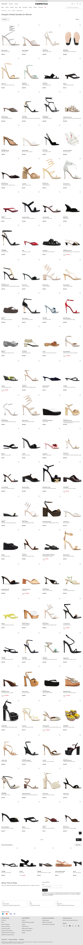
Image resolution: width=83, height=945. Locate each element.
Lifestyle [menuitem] (35, 7)
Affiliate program (45, 920)
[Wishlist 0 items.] (77, 4)
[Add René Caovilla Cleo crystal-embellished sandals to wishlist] (39, 496)
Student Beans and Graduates (48, 924)
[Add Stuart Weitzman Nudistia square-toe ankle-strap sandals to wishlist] (80, 326)
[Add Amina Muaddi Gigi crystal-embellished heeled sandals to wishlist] (18, 395)
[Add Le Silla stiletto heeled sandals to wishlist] (39, 428)
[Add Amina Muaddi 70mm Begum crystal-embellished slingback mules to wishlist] (59, 700)
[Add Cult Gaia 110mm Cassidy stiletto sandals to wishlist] (39, 700)
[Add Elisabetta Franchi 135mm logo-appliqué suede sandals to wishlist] (59, 462)
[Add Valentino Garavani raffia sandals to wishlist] (39, 564)
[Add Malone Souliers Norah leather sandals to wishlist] (39, 462)
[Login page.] (75, 4)
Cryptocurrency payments (6, 930)
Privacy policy (4, 939)
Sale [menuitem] (45, 7)
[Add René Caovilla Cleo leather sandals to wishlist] (59, 158)
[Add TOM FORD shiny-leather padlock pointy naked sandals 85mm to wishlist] (39, 92)
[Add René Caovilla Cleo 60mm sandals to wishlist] (59, 259)
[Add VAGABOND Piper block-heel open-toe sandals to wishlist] (80, 462)
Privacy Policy (51, 894)
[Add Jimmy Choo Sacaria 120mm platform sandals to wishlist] (59, 768)
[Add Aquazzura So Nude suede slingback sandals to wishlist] (39, 529)
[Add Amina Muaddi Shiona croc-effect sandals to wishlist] (59, 564)
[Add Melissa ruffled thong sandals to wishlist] (39, 801)
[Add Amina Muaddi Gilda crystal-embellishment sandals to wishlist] (18, 462)
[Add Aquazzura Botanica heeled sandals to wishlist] (59, 428)
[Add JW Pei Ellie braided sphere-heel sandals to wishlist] (59, 801)
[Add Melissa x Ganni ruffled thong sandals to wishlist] (80, 58)
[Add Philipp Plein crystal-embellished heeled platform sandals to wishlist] (18, 700)
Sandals (13, 10)
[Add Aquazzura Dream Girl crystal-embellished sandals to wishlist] (39, 361)
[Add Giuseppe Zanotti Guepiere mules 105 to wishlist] (18, 125)
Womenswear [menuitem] (4, 3)
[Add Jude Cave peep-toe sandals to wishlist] (39, 225)
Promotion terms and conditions (8, 932)
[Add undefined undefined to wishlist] (17, 848)
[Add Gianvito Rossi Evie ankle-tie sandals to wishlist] (80, 158)
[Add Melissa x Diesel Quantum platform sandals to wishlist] (18, 326)
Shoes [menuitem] (16, 7)
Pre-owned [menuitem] (40, 7)
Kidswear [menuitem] (16, 3)
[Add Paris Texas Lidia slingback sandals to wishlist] (59, 125)
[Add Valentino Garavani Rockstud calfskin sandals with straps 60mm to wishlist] (39, 768)
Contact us (3, 920)
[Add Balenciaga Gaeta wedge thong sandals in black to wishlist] (80, 25)
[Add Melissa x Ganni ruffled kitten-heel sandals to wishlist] (18, 598)
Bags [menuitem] (20, 7)
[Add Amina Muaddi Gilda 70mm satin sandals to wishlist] (59, 192)
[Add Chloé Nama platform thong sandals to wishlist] (18, 293)
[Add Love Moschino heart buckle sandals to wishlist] (80, 598)
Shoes (9, 10)
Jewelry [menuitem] (30, 7)
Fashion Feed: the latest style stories (70, 920)
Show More (78, 844)
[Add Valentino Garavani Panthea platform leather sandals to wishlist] (80, 735)
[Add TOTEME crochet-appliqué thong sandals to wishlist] (18, 633)
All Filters (4, 19)
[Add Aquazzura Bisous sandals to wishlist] (80, 192)
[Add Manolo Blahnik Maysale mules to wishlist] (59, 361)
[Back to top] (80, 833)
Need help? (59, 903)
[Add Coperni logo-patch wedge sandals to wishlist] (18, 361)
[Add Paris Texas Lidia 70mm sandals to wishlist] (39, 259)
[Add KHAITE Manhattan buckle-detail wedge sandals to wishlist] (18, 496)
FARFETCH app (25, 926)
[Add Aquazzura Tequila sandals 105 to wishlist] (39, 58)
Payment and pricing (5, 928)
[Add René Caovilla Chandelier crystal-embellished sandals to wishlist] (59, 598)
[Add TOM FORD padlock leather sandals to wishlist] (39, 633)
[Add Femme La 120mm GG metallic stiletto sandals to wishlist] (18, 58)
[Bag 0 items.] (80, 4)
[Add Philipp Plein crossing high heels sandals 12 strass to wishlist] (80, 633)
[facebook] (69, 925)
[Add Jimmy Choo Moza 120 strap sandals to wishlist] (59, 25)
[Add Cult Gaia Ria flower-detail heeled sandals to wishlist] (80, 564)
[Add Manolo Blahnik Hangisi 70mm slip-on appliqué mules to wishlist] (18, 158)
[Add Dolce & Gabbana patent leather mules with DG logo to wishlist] (18, 801)
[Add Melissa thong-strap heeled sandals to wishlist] (18, 192)
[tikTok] (67, 925)
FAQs (31, 903)
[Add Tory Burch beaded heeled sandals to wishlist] (39, 326)
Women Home (4, 10)
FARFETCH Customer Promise (7, 934)
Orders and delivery (5, 924)
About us (24, 920)
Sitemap (23, 932)
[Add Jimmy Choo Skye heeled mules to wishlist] (80, 496)
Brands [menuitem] (7, 7)
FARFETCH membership (47, 922)
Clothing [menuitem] (11, 7)
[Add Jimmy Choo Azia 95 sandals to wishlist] (18, 735)
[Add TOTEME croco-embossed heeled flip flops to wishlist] (80, 361)
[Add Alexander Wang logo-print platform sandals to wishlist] (59, 666)
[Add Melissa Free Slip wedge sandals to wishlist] (18, 529)
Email (43, 884)
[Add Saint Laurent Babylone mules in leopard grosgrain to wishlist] (80, 801)
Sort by (77, 19)
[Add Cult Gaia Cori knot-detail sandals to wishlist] (59, 293)
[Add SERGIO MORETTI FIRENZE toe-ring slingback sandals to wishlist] (59, 529)
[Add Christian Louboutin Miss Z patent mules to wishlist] (80, 125)
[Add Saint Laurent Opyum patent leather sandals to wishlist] (39, 293)
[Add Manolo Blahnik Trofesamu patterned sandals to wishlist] (18, 92)
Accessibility (21, 939)
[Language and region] (72, 4)
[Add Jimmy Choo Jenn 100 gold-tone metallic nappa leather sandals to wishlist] (80, 428)
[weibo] (78, 925)
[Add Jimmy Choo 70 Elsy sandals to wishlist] (80, 768)
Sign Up (45, 890)
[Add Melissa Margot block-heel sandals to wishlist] (18, 428)
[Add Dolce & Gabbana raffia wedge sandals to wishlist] (39, 598)
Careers (23, 924)
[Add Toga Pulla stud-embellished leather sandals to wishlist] (59, 225)
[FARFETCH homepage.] (41, 4)
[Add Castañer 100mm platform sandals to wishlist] (39, 158)
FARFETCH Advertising (26, 930)
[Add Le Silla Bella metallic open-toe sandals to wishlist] (59, 735)
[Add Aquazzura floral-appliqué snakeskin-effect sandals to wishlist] (59, 633)
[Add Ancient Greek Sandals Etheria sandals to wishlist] (59, 395)
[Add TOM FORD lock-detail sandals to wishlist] (18, 225)
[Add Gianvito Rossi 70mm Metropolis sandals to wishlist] (80, 259)
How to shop (5, 903)
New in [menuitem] (2, 7)
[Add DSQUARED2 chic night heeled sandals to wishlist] (59, 92)
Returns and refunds (5, 926)
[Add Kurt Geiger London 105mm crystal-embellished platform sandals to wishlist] (59, 496)
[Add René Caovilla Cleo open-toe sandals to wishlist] (18, 25)
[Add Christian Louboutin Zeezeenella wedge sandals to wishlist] (39, 735)
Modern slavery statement (27, 928)
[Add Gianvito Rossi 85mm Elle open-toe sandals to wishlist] (39, 125)
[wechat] (75, 925)
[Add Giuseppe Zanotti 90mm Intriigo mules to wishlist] (18, 564)
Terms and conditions (13, 939)
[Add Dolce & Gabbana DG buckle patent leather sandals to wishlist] (80, 293)
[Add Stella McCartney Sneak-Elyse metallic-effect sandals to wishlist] (80, 666)
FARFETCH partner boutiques (28, 922)
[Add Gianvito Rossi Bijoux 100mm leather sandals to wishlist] (80, 529)
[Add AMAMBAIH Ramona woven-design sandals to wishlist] (80, 700)
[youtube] (72, 925)
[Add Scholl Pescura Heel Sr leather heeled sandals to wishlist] (59, 326)
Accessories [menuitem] (25, 7)
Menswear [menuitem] (11, 3)
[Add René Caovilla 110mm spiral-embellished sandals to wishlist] (39, 395)
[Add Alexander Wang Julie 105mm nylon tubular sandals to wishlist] (39, 192)
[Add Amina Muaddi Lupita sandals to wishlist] (39, 25)
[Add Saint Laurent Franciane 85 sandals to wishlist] (39, 666)
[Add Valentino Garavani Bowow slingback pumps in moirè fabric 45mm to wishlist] (80, 225)
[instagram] (64, 925)
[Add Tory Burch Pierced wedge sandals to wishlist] (59, 58)
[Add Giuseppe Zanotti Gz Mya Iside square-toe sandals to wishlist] (18, 666)
